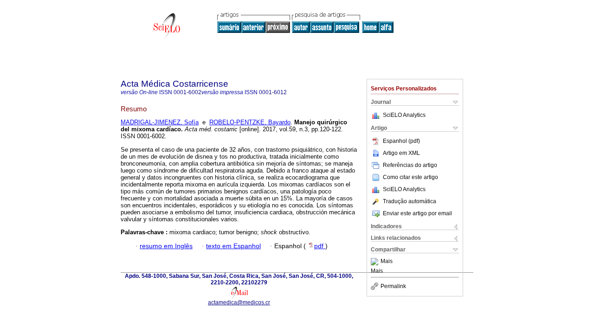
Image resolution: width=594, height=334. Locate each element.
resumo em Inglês (166, 246)
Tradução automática (409, 201)
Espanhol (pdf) (401, 141)
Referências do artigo (410, 165)
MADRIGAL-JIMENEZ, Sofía (160, 122)
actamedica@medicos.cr (239, 302)
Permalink (393, 286)
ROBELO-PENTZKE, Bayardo (250, 122)
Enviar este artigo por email (417, 213)
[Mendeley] (376, 261)
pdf (319, 246)
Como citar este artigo (410, 177)
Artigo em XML (401, 153)
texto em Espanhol (233, 246)
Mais (387, 261)
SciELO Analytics (404, 115)
